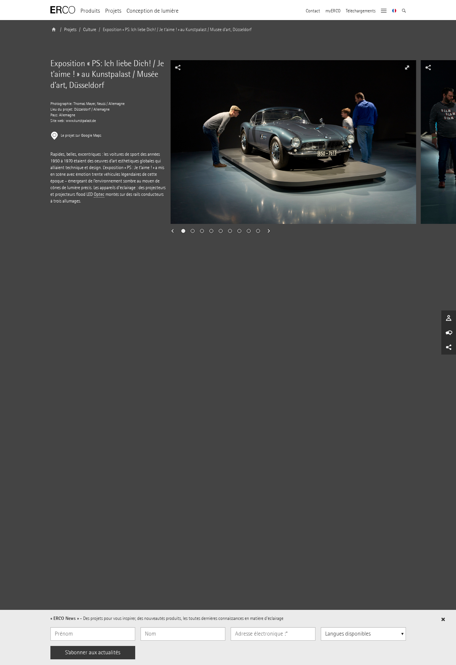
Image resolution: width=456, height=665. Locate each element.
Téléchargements (361, 11)
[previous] (175, 231)
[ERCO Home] (62, 10)
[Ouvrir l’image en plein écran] (407, 67)
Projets (113, 10)
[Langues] (394, 11)
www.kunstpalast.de (81, 120)
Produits (90, 10)
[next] (267, 231)
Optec (99, 194)
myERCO (332, 11)
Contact (313, 11)
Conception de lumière (153, 10)
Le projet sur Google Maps (81, 135)
